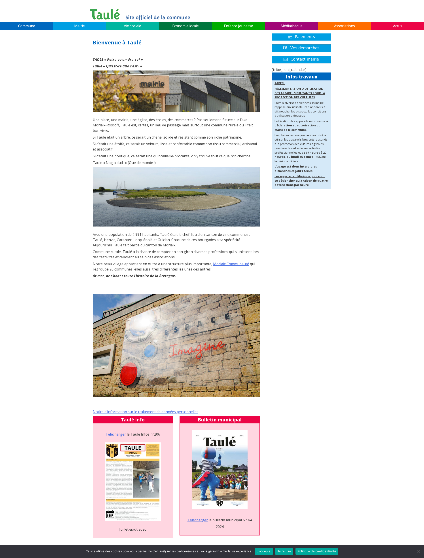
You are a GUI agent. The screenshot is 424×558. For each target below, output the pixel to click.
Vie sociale (132, 25)
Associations (344, 25)
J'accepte (264, 551)
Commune (26, 25)
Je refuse (284, 551)
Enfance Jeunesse (238, 25)
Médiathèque (292, 25)
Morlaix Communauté (231, 263)
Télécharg (195, 520)
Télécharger (116, 434)
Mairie (79, 25)
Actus (397, 25)
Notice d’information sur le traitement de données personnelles (145, 411)
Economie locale (185, 25)
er (206, 520)
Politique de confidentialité (317, 551)
